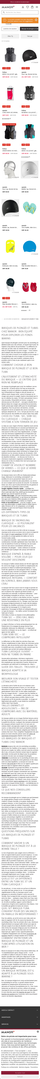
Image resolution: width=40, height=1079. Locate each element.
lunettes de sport (24, 992)
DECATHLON (11, 763)
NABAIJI (4, 746)
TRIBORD (5, 758)
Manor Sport (6, 775)
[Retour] (3, 22)
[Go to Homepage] (8, 7)
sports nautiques (19, 781)
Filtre (9, 36)
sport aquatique (16, 534)
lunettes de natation (8, 994)
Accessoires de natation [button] (11, 319)
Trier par (29, 36)
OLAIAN (4, 767)
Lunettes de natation (10, 29)
